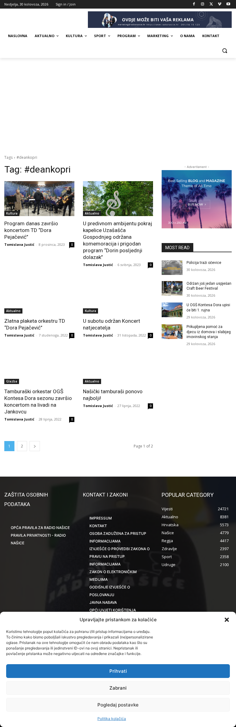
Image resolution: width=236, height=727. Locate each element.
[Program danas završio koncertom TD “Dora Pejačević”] (39, 198)
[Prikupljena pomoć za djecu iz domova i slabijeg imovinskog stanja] (172, 331)
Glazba (11, 381)
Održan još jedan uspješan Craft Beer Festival (209, 286)
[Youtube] (228, 4)
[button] (227, 620)
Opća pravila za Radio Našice (40, 527)
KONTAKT (98, 525)
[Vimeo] (219, 4)
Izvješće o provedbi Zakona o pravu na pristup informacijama (119, 556)
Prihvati (118, 671)
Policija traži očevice (204, 263)
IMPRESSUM (100, 518)
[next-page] (35, 446)
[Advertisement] (118, 104)
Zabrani (118, 688)
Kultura (12, 213)
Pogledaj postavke (118, 705)
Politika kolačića (111, 718)
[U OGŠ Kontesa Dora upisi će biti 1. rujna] (172, 310)
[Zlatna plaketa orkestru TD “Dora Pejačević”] (39, 296)
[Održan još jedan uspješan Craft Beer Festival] (172, 288)
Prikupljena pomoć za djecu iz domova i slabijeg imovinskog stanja (209, 332)
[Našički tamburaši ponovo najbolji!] (118, 366)
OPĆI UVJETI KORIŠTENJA (112, 610)
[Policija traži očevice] (172, 267)
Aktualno (92, 213)
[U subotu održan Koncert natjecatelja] (118, 296)
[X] (211, 4)
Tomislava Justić (19, 244)
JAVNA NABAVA (103, 602)
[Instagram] (202, 4)
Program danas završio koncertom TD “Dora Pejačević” (31, 230)
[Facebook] (194, 4)
